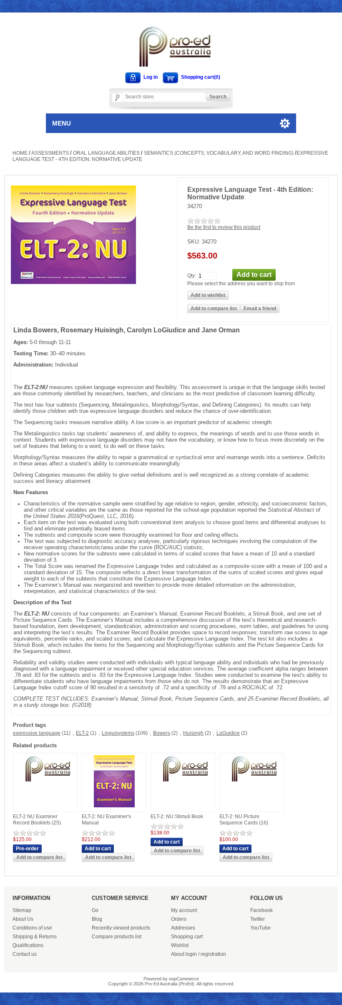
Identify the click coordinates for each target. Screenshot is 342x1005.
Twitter (257, 919)
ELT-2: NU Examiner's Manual (106, 820)
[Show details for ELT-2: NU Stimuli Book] (183, 782)
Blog (97, 919)
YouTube (260, 928)
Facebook (261, 910)
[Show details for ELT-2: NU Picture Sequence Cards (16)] (252, 782)
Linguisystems (118, 733)
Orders (178, 919)
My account (184, 910)
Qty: (191, 275)
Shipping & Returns (35, 937)
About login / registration (198, 954)
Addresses (183, 928)
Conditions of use (32, 928)
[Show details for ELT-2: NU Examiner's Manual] (114, 808)
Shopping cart (187, 937)
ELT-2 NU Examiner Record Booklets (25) (37, 820)
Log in (150, 77)
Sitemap (22, 910)
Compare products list (116, 937)
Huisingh (193, 733)
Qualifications (28, 945)
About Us (23, 919)
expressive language (36, 733)
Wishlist (180, 945)
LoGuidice (228, 733)
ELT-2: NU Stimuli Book (177, 816)
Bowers (161, 733)
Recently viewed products (121, 928)
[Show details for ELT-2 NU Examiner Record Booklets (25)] (45, 782)
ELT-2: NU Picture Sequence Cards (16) (243, 820)
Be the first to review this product (223, 227)
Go (95, 910)
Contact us (25, 954)
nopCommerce (184, 978)
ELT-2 (82, 733)
